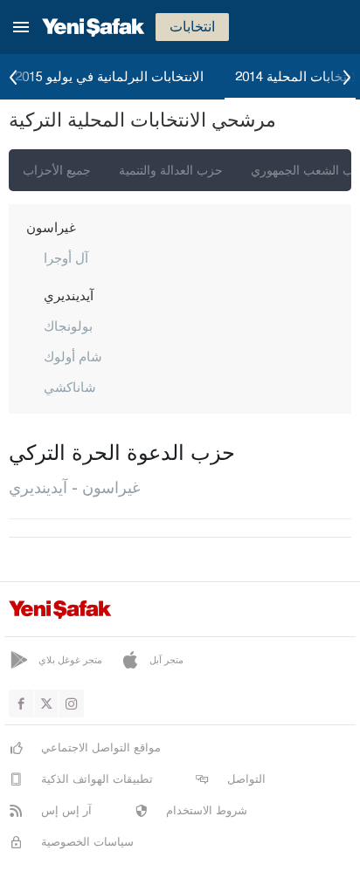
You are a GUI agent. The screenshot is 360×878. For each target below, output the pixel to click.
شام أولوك (73, 356)
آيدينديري (68, 295)
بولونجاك (68, 325)
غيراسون (51, 227)
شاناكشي (70, 386)
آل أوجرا (66, 257)
